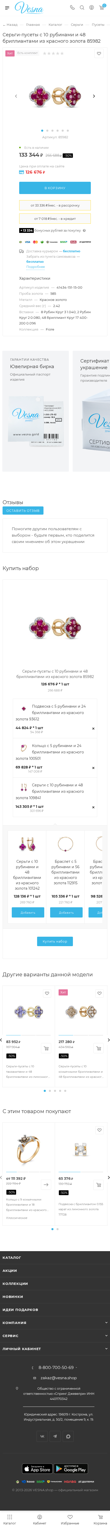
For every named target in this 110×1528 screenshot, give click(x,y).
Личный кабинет (22, 1349)
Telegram (55, 1436)
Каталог (12, 1257)
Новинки (13, 1297)
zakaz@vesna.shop (59, 1377)
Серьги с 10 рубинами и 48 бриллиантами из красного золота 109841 (50, 791)
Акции (10, 1271)
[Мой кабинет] (91, 8)
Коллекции (15, 1284)
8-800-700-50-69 (56, 1368)
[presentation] (16, 96)
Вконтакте (42, 1436)
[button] (42, 130)
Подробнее (35, 267)
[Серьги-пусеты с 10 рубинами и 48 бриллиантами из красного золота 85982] (55, 96)
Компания (14, 1323)
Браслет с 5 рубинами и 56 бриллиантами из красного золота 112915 (65, 872)
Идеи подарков (20, 1310)
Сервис (10, 1336)
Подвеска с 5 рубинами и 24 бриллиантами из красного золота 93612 (51, 712)
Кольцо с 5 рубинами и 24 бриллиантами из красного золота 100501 (50, 752)
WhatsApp (68, 1436)
